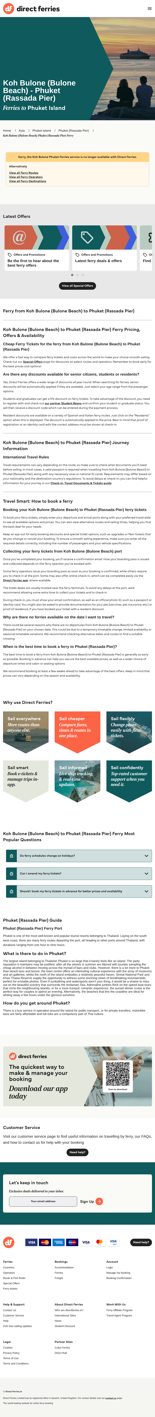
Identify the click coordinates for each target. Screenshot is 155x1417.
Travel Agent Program (119, 1315)
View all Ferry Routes (23, 173)
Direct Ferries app (15, 580)
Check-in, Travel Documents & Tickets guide (80, 483)
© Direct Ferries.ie (12, 1391)
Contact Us (9, 1310)
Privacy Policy (11, 1352)
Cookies (8, 1347)
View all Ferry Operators (26, 177)
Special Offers (33, 361)
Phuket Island (42, 130)
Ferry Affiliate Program (119, 1310)
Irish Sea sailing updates (17, 1326)
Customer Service (13, 1315)
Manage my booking (118, 1272)
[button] (79, 856)
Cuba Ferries (62, 1347)
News (58, 1320)
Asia (22, 130)
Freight (59, 1278)
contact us (110, 1398)
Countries (8, 1267)
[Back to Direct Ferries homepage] (31, 8)
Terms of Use (11, 1358)
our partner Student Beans (63, 403)
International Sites (65, 1315)
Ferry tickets (10, 1288)
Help (6, 1320)
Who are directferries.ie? (69, 1310)
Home (7, 130)
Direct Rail (61, 1352)
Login (109, 1267)
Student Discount (65, 1326)
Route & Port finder (14, 1278)
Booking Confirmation (119, 1278)
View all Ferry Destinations (27, 181)
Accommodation (64, 1267)
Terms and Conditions (16, 1363)
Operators (9, 1272)
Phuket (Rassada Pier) (73, 130)
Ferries (59, 1272)
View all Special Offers (77, 285)
